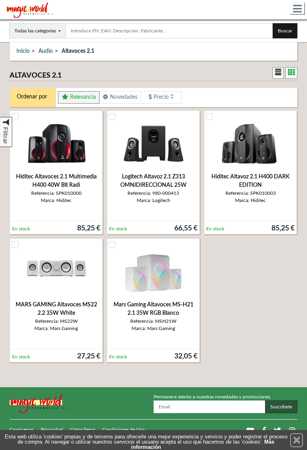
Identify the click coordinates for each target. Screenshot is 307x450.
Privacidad (52, 429)
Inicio (23, 51)
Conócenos (22, 429)
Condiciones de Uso (123, 429)
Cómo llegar (82, 429)
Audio (45, 51)
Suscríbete (281, 406)
